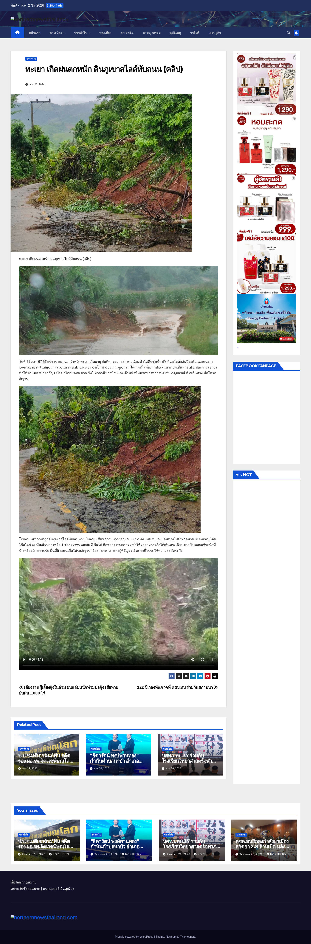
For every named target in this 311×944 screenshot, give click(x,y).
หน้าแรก (35, 33)
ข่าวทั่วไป (81, 33)
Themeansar (187, 936)
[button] (288, 33)
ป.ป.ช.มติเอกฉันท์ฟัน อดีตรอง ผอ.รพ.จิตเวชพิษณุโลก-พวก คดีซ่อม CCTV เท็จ (46, 760)
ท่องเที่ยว (105, 33)
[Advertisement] (266, 633)
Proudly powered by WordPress (134, 936)
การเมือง (56, 33)
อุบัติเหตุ (175, 33)
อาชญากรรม (152, 33)
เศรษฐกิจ (215, 33)
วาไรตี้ (194, 33)
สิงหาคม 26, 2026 (107, 854)
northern (61, 854)
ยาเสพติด (127, 33)
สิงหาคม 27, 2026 (34, 854)
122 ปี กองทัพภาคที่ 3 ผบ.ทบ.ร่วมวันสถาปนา (175, 687)
